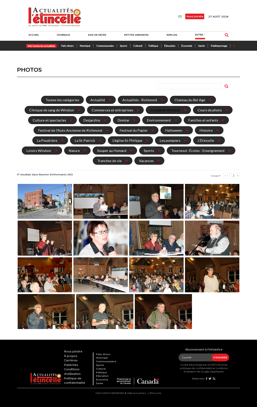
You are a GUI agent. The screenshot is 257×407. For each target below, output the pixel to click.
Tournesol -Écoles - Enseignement (198, 150)
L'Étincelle (206, 140)
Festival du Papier (134, 130)
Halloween (173, 130)
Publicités (71, 365)
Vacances (146, 161)
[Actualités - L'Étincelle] (46, 374)
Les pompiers (170, 140)
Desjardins (91, 120)
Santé (201, 45)
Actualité (97, 100)
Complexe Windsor (165, 110)
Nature (74, 150)
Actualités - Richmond (139, 100)
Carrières (71, 360)
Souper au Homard (111, 150)
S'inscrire (220, 357)
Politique (153, 45)
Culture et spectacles (49, 120)
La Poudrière (47, 140)
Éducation (169, 45)
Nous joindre (73, 351)
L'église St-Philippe (127, 140)
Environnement (159, 120)
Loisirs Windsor (38, 150)
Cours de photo (210, 110)
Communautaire (105, 45)
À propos (70, 356)
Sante (99, 383)
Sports (123, 45)
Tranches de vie (109, 161)
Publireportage (219, 45)
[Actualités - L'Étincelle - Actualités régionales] (54, 16)
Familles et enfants (203, 120)
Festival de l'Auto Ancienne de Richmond (70, 130)
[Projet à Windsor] (45, 202)
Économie (186, 45)
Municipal (85, 45)
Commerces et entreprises (112, 110)
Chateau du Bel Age (189, 100)
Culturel (137, 45)
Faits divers (67, 45)
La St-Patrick (85, 140)
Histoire (206, 130)
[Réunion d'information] (101, 202)
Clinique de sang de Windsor (51, 110)
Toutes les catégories (62, 100)
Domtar (123, 120)
